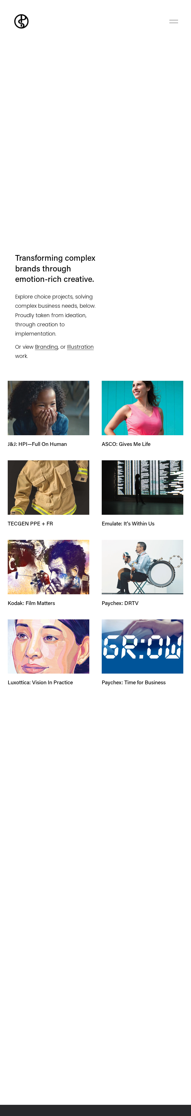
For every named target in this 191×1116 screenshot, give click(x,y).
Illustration (80, 346)
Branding (46, 346)
